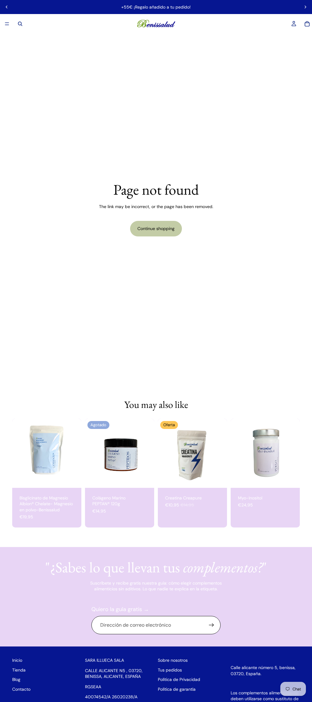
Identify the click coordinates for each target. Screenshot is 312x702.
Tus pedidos (170, 669)
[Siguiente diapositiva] (305, 7)
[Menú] (7, 24)
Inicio (17, 660)
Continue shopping (156, 228)
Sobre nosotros (173, 660)
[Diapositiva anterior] (6, 7)
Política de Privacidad (179, 679)
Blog (16, 679)
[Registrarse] (211, 625)
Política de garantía (177, 689)
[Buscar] (20, 24)
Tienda (19, 669)
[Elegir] (71, 478)
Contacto (21, 689)
